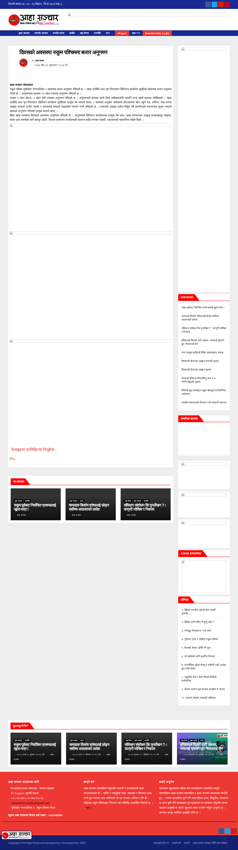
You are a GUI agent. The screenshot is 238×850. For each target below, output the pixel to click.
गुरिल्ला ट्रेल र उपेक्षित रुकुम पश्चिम (201, 639)
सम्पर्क (187, 843)
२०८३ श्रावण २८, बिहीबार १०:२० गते (143, 754)
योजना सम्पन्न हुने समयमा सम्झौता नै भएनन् (204, 689)
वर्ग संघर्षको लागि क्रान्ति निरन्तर (199, 656)
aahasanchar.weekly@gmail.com (30, 803)
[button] (229, 33)
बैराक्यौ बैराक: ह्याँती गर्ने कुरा (197, 647)
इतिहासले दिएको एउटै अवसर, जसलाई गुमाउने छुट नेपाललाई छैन (201, 746)
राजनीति (97, 33)
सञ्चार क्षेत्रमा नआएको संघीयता (201, 697)
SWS (82, 843)
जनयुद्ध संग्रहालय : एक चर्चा (197, 630)
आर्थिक (72, 33)
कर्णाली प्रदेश (58, 33)
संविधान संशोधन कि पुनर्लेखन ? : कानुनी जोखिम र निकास (145, 507)
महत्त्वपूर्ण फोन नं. (161, 843)
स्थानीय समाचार (41, 33)
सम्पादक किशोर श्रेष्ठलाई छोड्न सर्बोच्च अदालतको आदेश (89, 507)
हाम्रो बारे (176, 843)
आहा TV (136, 33)
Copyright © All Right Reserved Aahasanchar (34, 843)
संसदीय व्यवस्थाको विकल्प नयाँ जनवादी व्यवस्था (204, 402)
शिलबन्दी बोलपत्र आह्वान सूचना (196, 369)
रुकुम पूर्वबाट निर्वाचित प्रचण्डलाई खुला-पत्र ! (35, 507)
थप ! (88, 807)
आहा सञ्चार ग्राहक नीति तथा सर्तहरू (210, 843)
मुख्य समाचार (24, 33)
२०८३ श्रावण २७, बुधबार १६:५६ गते (198, 754)
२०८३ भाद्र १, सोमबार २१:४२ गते (87, 754)
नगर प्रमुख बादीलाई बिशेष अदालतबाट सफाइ (202, 352)
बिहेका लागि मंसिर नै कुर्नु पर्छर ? (199, 622)
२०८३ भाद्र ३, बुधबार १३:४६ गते (31, 754)
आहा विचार (84, 33)
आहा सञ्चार (39, 60)
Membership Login (157, 33)
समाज (81, 501)
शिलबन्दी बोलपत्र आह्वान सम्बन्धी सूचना (200, 361)
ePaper (122, 33)
